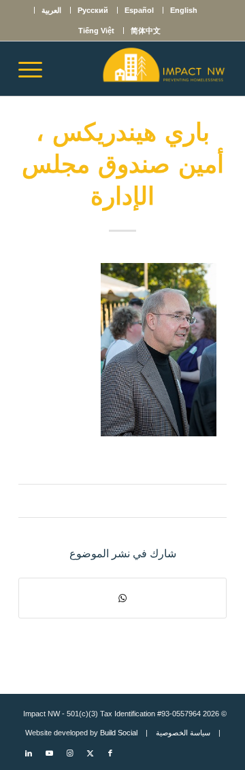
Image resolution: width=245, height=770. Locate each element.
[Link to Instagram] (69, 753)
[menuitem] (183, 10)
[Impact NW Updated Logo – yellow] (143, 68)
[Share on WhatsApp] (122, 598)
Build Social (118, 733)
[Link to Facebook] (110, 753)
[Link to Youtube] (49, 753)
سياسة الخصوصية (183, 733)
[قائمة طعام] (34, 68)
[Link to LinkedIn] (28, 753)
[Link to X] (90, 753)
